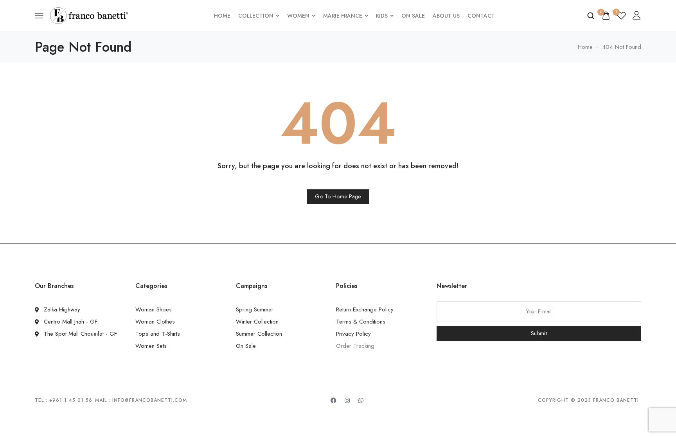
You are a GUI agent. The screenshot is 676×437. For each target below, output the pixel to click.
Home (222, 15)
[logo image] (89, 15)
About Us (446, 15)
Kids (382, 15)
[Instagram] (347, 400)
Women (298, 15)
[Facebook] (334, 400)
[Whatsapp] (361, 400)
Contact (481, 15)
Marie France (342, 15)
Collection (255, 15)
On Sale (413, 15)
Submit (539, 333)
